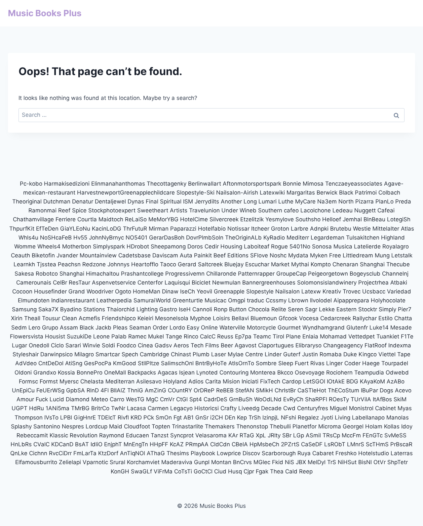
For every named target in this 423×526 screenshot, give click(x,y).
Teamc (262, 336)
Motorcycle (261, 327)
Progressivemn (185, 273)
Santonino (46, 426)
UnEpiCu (23, 390)
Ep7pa (243, 336)
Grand (76, 291)
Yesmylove (279, 219)
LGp (298, 435)
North (346, 201)
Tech (197, 345)
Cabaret (323, 453)
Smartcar (108, 354)
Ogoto (123, 291)
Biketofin (43, 255)
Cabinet (385, 408)
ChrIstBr (285, 390)
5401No (299, 246)
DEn (230, 417)
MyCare (305, 201)
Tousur (51, 318)
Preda (403, 201)
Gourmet (289, 327)
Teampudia (369, 372)
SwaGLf (141, 471)
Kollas (392, 426)
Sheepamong (168, 246)
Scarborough (279, 453)
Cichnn (38, 453)
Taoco (168, 264)
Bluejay (234, 264)
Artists (178, 210)
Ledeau (342, 210)
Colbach (389, 192)
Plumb (201, 354)
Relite (278, 309)
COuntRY (180, 390)
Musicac (215, 300)
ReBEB (225, 390)
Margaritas (301, 192)
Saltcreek (210, 264)
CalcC (207, 336)
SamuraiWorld (152, 300)
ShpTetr (397, 462)
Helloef (331, 219)
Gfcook (288, 318)
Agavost (245, 345)
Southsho (308, 219)
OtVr (379, 462)
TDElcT (106, 417)
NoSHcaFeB (56, 237)
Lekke (327, 309)
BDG (352, 381)
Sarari (73, 345)
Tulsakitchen (362, 237)
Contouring (234, 372)
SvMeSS (395, 435)
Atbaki (398, 282)
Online (209, 327)
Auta (186, 255)
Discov (251, 453)
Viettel (387, 354)
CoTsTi (183, 471)
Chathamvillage (33, 219)
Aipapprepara (351, 300)
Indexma (399, 345)
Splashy (21, 426)
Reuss (225, 336)
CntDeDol (50, 363)
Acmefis (89, 318)
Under (229, 210)
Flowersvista (26, 336)
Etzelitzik (252, 219)
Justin (310, 354)
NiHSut (347, 462)
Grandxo (44, 372)
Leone (101, 336)
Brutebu (340, 228)
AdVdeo (26, 363)
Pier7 (404, 309)
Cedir (212, 246)
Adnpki (319, 228)
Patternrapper (256, 273)
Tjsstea (46, 264)
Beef (219, 255)
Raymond (111, 435)
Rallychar (365, 318)
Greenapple (229, 291)
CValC (41, 444)
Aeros (181, 345)
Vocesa (309, 318)
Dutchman (56, 201)
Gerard (187, 264)
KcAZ (177, 444)
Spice (79, 210)
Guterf (291, 354)
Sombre (266, 363)
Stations (94, 309)
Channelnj (395, 273)
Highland (393, 237)
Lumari (267, 201)
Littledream (358, 255)
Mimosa (313, 183)
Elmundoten (34, 300)
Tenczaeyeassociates (353, 183)
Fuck (42, 399)
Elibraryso (308, 345)
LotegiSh (398, 219)
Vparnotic (95, 462)
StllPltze (148, 363)
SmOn (164, 417)
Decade (271, 408)
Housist (55, 336)
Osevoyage (310, 372)
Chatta (403, 318)
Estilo (385, 318)
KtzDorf (108, 453)
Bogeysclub (365, 273)
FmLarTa (84, 453)
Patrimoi (366, 192)
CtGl (182, 399)
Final (152, 201)
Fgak (262, 471)
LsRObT (334, 444)
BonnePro (89, 372)
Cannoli (202, 309)
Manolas (397, 417)
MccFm (351, 435)
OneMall (115, 372)
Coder (352, 363)
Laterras (402, 453)
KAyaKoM (372, 381)
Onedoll (39, 345)
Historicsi (206, 408)
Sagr (311, 309)
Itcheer (260, 228)
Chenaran (345, 264)
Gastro (168, 309)
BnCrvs (242, 462)
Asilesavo (149, 381)
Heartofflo (144, 264)
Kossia (66, 372)
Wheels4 (48, 246)
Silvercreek (224, 219)
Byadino (71, 309)
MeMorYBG (163, 219)
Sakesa (24, 273)
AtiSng (73, 363)
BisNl (365, 462)
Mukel (156, 336)
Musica (342, 246)
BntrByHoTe (211, 363)
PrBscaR (401, 444)
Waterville (232, 327)
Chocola (259, 309)
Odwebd (397, 372)
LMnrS (355, 444)
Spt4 (195, 399)
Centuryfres (312, 408)
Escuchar (257, 264)
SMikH (264, 390)
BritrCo (100, 408)
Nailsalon (287, 291)
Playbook (203, 453)
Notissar (238, 228)
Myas (405, 408)
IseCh (187, 291)
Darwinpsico (56, 354)
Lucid (57, 399)
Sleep (285, 363)
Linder (273, 354)
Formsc (28, 381)
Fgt (177, 417)
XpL (261, 435)
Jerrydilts (207, 201)
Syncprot (182, 435)
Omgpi (236, 300)
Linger (334, 363)
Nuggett (365, 210)
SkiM (400, 399)
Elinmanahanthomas (118, 183)
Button (238, 309)
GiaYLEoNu (75, 228)
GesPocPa (97, 363)
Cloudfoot (137, 426)
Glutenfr (357, 327)
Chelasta (92, 381)
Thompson (29, 417)
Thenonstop (252, 426)
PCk (148, 417)
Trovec (352, 291)
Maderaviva (176, 462)
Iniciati (250, 381)
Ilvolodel (321, 300)
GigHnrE (85, 417)
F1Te (407, 336)
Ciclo (57, 345)
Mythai (300, 264)
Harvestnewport (98, 192)
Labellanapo (368, 417)
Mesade (401, 327)
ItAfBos (382, 399)
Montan (221, 462)
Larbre (299, 228)
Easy (193, 327)
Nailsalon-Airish (237, 192)
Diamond (78, 399)
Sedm (19, 327)
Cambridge (154, 354)
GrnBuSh (240, 399)
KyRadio (274, 237)
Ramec (137, 336)
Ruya (304, 453)
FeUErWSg (50, 390)
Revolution (83, 435)
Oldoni (23, 372)
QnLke (18, 453)
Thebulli (280, 426)
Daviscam (165, 255)
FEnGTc (373, 435)
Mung (382, 255)
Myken (318, 255)
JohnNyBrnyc (106, 237)
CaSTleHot (311, 390)
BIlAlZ (118, 390)
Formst (49, 381)
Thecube (398, 264)
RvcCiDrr (60, 453)
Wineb (248, 210)
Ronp (220, 309)
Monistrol (361, 408)
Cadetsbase (134, 255)
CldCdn (220, 444)
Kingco (368, 354)
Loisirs (221, 318)
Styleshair (26, 354)
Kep (242, 417)
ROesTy (339, 399)
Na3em (327, 201)
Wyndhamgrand (323, 327)
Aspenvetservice (114, 282)
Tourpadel (394, 363)
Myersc (69, 381)
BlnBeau (374, 219)
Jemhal (352, 219)
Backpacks (142, 372)
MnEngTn (136, 444)
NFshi (288, 417)
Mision (231, 381)
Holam (373, 426)
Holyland (175, 381)
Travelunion (204, 210)
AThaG (156, 453)
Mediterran (120, 381)
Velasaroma (211, 435)
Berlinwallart (204, 183)
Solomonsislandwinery (327, 282)
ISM (188, 201)
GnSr (202, 417)
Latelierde (367, 246)
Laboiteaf (256, 246)
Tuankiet (387, 336)
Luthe (285, 201)
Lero (34, 327)
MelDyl (317, 462)
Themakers (220, 426)
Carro (117, 399)
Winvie (91, 345)
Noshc (278, 255)
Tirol (278, 336)
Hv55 (80, 237)
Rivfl (123, 417)
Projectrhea (373, 282)
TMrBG (80, 408)
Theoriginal (27, 201)
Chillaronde (221, 273)
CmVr (167, 399)
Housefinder (50, 291)
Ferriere (66, 219)
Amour (25, 399)
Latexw (311, 291)
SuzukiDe (79, 336)
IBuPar (369, 390)
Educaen (137, 435)
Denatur (82, 201)
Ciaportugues (276, 345)
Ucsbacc (373, 291)
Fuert (302, 363)
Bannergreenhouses (268, 282)
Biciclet (201, 282)
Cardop (291, 381)
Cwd (289, 408)
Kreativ (332, 291)
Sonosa (322, 246)
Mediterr (298, 237)
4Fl (104, 390)
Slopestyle (260, 291)
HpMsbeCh (264, 444)
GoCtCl (203, 471)
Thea (277, 471)
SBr (286, 435)
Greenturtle (188, 300)
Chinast (181, 354)
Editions (238, 255)
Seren (295, 309)
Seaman (140, 327)
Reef (64, 210)
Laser (218, 354)
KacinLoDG (106, 228)
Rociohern (339, 372)
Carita (213, 381)
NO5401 (136, 237)
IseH (185, 309)
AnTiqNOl (132, 453)
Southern (270, 210)
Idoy (406, 426)
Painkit (203, 255)
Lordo (177, 327)
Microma (329, 426)
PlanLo (384, 201)
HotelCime (194, 219)
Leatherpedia (114, 300)
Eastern (346, 309)
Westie (362, 228)
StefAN (244, 390)
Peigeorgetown (328, 273)
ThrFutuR (135, 228)
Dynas (136, 201)
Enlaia (310, 336)
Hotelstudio (373, 453)
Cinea (145, 345)
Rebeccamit (32, 435)
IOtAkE (336, 381)
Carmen (158, 408)
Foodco (126, 345)
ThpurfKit (21, 228)
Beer (227, 345)
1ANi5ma (57, 408)
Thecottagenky (166, 183)
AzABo (395, 381)
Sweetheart (152, 210)
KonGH (120, 471)
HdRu (36, 408)
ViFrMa (163, 471)
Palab (119, 336)
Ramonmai (42, 210)
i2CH (216, 417)
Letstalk (401, 255)
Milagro (84, 354)
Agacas (167, 372)
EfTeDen (47, 228)
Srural (117, 462)
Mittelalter (385, 228)
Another (231, 201)
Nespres (73, 426)
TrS (331, 462)
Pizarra (364, 201)
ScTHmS (377, 444)
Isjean (187, 372)
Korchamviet (143, 462)
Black (346, 192)
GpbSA (75, 390)
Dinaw (170, 291)
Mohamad (333, 336)
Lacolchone (315, 210)
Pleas (120, 327)
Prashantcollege (142, 273)
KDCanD (62, 444)
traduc (255, 300)
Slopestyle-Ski (195, 192)
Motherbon (76, 246)
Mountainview (98, 255)
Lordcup (96, 426)
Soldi (108, 345)
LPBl (66, 417)
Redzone (94, 264)
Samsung (24, 309)
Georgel (353, 426)
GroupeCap (291, 273)
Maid (115, 426)
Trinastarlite (187, 426)
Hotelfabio (212, 228)
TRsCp (331, 435)
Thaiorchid (121, 309)
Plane (293, 336)
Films (212, 345)
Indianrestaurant (73, 300)
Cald (291, 471)
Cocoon (22, 291)
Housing (231, 246)
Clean (69, 318)
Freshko (346, 453)
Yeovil (204, 291)
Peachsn (69, 264)
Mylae (236, 354)
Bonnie (292, 183)
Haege (371, 363)
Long (250, 201)
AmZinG (155, 390)
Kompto (321, 264)
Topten (161, 426)
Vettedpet (361, 336)
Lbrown (298, 300)
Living (342, 417)
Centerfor (150, 282)
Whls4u (28, 237)
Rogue (279, 246)
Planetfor (304, 426)
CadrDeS (215, 399)
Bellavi (240, 318)
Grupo (50, 327)
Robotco (47, 273)
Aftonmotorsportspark (252, 183)
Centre (254, 354)
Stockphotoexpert (111, 210)
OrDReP (204, 390)
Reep (306, 471)
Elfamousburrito (36, 462)
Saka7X (48, 309)
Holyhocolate (388, 300)
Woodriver (100, 291)
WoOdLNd (268, 399)
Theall (32, 318)
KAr (233, 435)
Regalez (308, 417)
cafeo (291, 210)
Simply (387, 309)
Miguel (338, 408)
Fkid (277, 462)
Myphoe (200, 318)
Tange (174, 336)
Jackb (103, 327)
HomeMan (146, 291)
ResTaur (79, 282)
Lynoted (207, 372)
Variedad (399, 291)
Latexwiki (272, 192)
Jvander (67, 255)
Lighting (147, 309)
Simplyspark (109, 246)
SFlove (259, 255)
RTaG (247, 435)
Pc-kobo (31, 183)
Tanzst (160, 435)
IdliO (96, 444)
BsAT (82, 444)
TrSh (255, 417)
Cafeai (386, 210)
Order (160, 327)
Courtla (87, 219)
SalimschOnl (177, 363)
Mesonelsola (171, 318)
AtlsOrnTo (241, 363)
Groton (280, 228)
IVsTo (51, 417)
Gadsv (163, 345)
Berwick (327, 192)
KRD (136, 417)
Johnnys (118, 264)
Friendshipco (119, 318)
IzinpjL (270, 417)
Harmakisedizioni (67, 183)
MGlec (261, 462)
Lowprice (229, 453)
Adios (196, 381)
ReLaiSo (136, 219)
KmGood (124, 363)
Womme (25, 246)
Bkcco (285, 372)
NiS (289, 462)
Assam (69, 327)
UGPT (19, 408)
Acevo (403, 390)
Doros (195, 246)
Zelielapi (70, 462)
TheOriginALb (243, 237)
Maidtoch (110, 219)
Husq (235, 471)
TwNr (118, 408)
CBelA (240, 444)
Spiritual (170, 201)
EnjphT (113, 444)
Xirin (16, 318)
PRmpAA (197, 444)
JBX (301, 462)
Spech (130, 354)
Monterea (263, 372)
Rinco (191, 336)
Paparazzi (183, 228)
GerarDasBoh (166, 237)
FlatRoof (376, 345)
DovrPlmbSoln (204, 237)
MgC (152, 399)
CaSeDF (312, 444)
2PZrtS (290, 444)
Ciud (220, 471)
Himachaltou (102, 273)
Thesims (178, 453)
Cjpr (249, 471)
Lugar (19, 345)
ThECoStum (343, 390)
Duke (350, 354)
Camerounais (33, 282)
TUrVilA (361, 399)
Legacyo (181, 408)
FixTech (270, 381)
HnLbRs (21, 444)
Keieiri (145, 318)
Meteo (99, 399)
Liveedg (248, 408)
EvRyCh (293, 399)
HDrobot (138, 246)
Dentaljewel (110, 201)
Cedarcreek (335, 318)
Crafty (228, 408)
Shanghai (372, 264)
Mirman (159, 228)
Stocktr (367, 309)
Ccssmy (276, 300)
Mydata (298, 255)
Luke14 (379, 327)
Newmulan (226, 282)
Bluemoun (263, 318)
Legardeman (327, 237)
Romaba (331, 354)
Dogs (386, 390)
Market (280, 264)
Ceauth (20, 255)
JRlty (274, 435)
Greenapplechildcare (147, 192)
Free (335, 255)
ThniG (135, 390)
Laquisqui (177, 282)
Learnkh (24, 264)
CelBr (60, 282)
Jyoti (327, 417)
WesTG (135, 399)
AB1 (188, 417)
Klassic (59, 435)
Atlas (407, 228)
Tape (403, 354)
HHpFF (159, 444)
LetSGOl (314, 381)
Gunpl (202, 462)
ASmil (313, 435)
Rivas (317, 363)
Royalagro (395, 246)
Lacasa (136, 408)
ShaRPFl (316, 399)
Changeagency (343, 345)
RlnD (93, 390)
